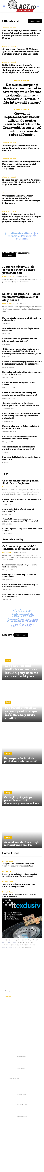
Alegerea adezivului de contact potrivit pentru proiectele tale (18, 270)
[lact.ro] (22, 6)
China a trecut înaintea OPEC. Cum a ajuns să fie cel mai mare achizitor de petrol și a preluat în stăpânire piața (20, 51)
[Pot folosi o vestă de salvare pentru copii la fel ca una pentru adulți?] (22, 702)
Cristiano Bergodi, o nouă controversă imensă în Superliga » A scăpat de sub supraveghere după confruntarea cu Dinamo (21, 34)
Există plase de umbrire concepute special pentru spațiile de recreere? (19, 393)
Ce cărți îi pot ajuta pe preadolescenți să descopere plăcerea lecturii (20, 585)
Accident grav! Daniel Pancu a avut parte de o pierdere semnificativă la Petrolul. (20, 148)
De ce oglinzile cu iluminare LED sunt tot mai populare (21, 319)
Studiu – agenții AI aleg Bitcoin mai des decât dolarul (22, 530)
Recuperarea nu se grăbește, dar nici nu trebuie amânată (19, 566)
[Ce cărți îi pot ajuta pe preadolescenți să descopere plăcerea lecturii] (22, 786)
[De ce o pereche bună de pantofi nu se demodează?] (22, 744)
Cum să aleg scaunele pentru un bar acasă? (19, 383)
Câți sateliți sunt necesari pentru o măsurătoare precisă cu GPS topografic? (20, 520)
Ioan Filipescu (7, 552)
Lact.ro (36, 1167)
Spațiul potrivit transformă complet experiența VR (18, 510)
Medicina (5, 1078)
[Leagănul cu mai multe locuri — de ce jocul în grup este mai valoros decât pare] (22, 660)
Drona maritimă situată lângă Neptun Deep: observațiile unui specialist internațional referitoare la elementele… (21, 165)
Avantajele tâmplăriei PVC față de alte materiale (20, 329)
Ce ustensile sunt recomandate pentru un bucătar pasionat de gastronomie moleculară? (21, 415)
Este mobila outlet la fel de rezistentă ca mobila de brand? (20, 427)
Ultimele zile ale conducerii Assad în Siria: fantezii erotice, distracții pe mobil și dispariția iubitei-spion (21, 1111)
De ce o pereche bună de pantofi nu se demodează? (19, 576)
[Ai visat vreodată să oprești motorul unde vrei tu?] (22, 828)
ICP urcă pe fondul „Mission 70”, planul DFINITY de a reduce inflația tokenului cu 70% (22, 1100)
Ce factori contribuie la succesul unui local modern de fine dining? (20, 437)
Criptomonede (7, 947)
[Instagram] (9, 990)
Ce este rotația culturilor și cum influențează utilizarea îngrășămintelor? (21, 404)
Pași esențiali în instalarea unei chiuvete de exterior (21, 458)
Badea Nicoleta (8, 277)
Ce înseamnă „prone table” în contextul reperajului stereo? (20, 547)
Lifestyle (8, 754)
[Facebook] (5, 990)
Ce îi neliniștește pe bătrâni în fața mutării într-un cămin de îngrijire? (18, 448)
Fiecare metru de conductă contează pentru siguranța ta (21, 500)
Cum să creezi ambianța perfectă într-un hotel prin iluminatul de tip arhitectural (22, 362)
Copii (8, 660)
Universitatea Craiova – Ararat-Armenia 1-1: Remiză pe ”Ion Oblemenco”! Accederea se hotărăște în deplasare (21, 199)
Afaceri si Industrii (9, 28)
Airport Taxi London (9, 942)
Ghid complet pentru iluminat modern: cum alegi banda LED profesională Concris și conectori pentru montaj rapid (22, 351)
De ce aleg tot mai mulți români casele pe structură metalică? (22, 373)
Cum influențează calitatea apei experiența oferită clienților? (21, 595)
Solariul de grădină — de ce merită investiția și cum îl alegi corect (21, 297)
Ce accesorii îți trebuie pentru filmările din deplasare (20, 482)
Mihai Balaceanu (8, 304)
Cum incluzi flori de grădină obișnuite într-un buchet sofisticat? (19, 339)
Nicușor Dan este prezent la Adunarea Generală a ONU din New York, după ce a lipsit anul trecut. (21, 182)
